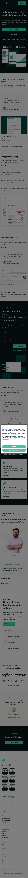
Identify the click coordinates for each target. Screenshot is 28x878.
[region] (14, 439)
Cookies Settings (14, 442)
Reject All (14, 446)
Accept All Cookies (14, 450)
